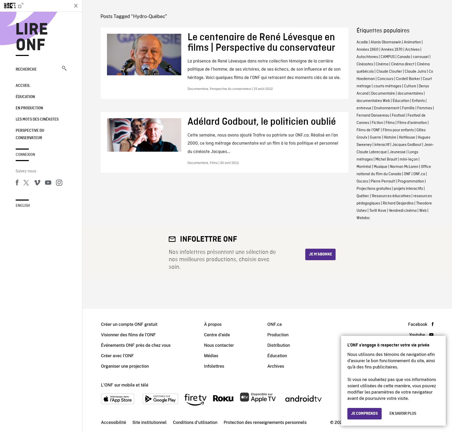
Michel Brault (386, 159)
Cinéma (382, 64)
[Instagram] (59, 183)
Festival (398, 115)
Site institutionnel (149, 422)
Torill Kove (377, 210)
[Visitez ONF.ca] (34, 6)
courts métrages (387, 86)
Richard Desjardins (398, 203)
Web (423, 210)
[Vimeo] (37, 183)
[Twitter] (26, 183)
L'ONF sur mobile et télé (124, 385)
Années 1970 (392, 49)
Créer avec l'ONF (117, 355)
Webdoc (363, 218)
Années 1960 (367, 49)
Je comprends (364, 414)
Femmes (424, 108)
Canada (403, 57)
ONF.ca (419, 174)
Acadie (362, 42)
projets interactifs (408, 188)
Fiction (377, 123)
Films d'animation (412, 123)
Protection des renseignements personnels (265, 422)
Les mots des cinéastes (37, 119)
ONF (407, 174)
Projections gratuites (374, 188)
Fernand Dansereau (373, 115)
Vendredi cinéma (403, 210)
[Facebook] (17, 183)
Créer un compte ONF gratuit (129, 324)
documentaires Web (373, 101)
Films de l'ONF (368, 130)
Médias (211, 355)
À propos (213, 324)
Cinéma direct (402, 64)
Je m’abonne (320, 254)
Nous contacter (219, 345)
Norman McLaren (404, 166)
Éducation (25, 97)
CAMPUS (388, 57)
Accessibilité (113, 422)
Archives (412, 49)
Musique (380, 166)
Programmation (411, 181)
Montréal (364, 166)
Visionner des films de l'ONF (128, 334)
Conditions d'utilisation (195, 422)
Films (390, 123)
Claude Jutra (415, 71)
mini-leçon (409, 159)
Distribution (278, 345)
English (23, 206)
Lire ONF (32, 37)
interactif (381, 144)
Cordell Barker (408, 79)
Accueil (23, 86)
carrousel (421, 57)
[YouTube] (48, 183)
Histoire (390, 137)
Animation (412, 42)
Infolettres (214, 366)
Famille (408, 108)
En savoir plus (402, 414)
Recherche (26, 69)
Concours (385, 79)
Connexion (25, 155)
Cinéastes (365, 64)
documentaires (410, 93)
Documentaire (383, 93)
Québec (363, 196)
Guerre (375, 137)
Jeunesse (397, 152)
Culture (410, 86)
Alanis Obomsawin (386, 42)
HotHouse (407, 137)
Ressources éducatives (391, 196)
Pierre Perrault (383, 181)
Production (278, 334)
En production (29, 108)
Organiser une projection (125, 366)
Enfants (418, 101)
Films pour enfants (398, 130)
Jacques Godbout (406, 144)
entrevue (364, 108)
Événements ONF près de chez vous (136, 345)
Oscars (362, 181)
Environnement (386, 108)
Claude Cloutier (389, 71)
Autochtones (367, 57)
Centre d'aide (217, 334)
